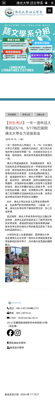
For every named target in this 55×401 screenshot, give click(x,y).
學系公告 (26, 114)
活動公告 (40, 114)
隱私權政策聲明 (17, 342)
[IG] (18, 334)
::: (3, 109)
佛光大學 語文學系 (29, 3)
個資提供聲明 (17, 347)
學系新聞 (12, 114)
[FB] (10, 334)
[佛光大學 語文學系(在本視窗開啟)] (22, 10)
